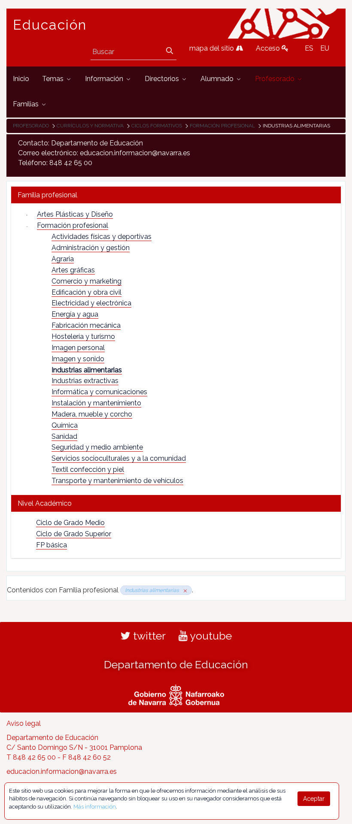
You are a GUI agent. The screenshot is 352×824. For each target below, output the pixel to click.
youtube (210, 635)
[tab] (176, 195)
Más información (94, 806)
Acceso (269, 48)
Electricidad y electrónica (91, 303)
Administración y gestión (91, 248)
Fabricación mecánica (86, 325)
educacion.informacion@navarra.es (61, 771)
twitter (148, 635)
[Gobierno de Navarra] (176, 694)
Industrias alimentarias (87, 370)
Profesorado (31, 126)
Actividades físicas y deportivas (102, 236)
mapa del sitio (212, 48)
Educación (50, 25)
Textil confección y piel (88, 469)
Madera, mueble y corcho (92, 414)
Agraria (63, 259)
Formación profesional (222, 126)
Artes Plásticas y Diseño (75, 214)
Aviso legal (23, 723)
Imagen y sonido (78, 359)
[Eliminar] (183, 590)
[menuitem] (21, 79)
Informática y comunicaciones (99, 392)
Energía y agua (75, 314)
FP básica (51, 545)
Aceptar (314, 798)
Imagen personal (78, 348)
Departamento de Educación (176, 664)
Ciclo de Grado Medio (70, 523)
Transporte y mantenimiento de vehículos (117, 481)
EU (324, 48)
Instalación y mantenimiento (96, 403)
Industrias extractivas (85, 381)
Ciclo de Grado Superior (73, 534)
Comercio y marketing (86, 281)
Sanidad (64, 436)
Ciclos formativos (156, 126)
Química (65, 425)
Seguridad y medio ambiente (97, 447)
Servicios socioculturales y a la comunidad (119, 458)
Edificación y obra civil (86, 292)
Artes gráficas (73, 270)
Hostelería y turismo (83, 336)
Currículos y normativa (90, 126)
